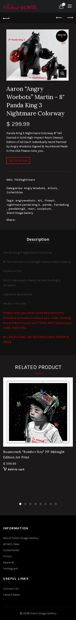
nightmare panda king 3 (23, 205)
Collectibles (15, 192)
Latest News (11, 594)
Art (40, 200)
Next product (69, 18)
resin (31, 209)
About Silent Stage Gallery (20, 538)
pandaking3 (16, 209)
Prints (7, 556)
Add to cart (16, 469)
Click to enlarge (62, 74)
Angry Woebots (34, 188)
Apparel (8, 562)
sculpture (44, 209)
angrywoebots (25, 200)
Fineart (49, 200)
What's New (11, 544)
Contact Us (11, 588)
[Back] (6, 18)
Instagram (10, 568)
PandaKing (61, 205)
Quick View (69, 381)
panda (46, 205)
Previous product (59, 18)
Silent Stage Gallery (20, 213)
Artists (52, 188)
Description (38, 239)
